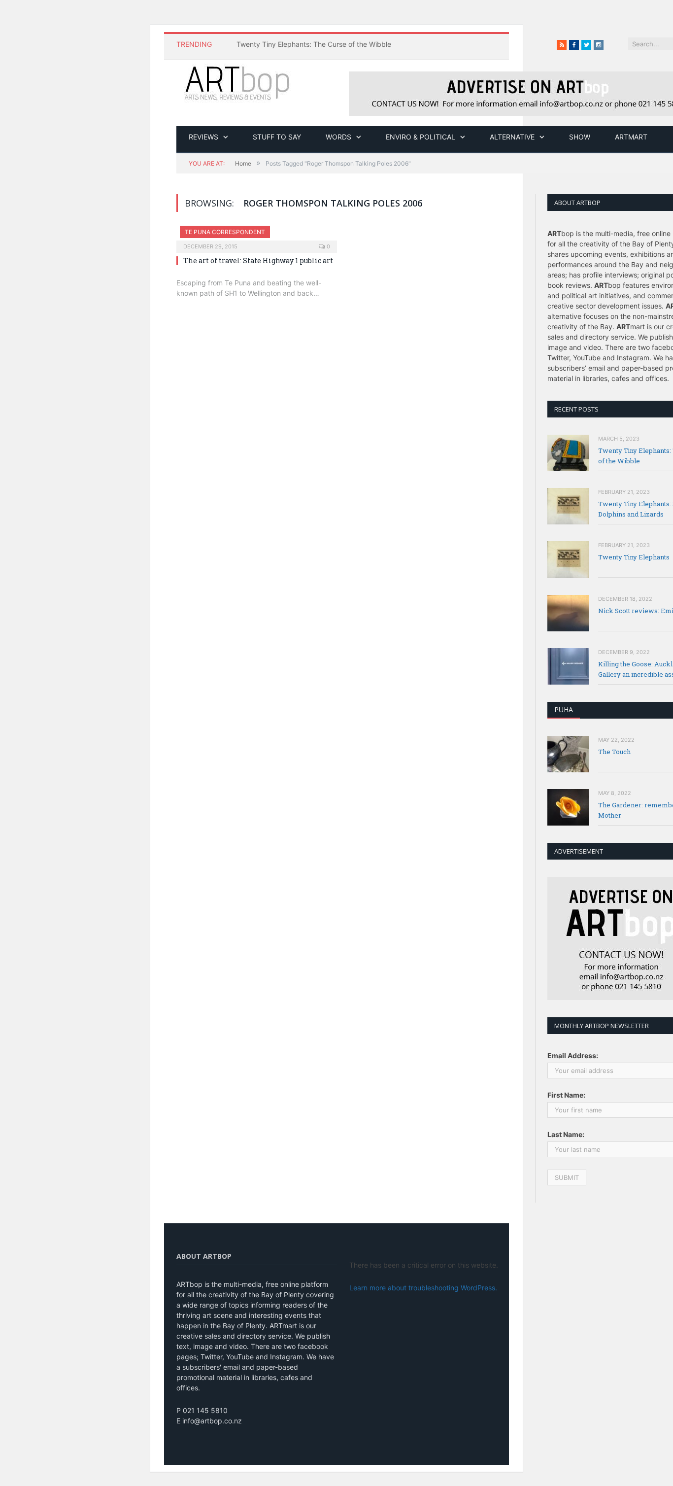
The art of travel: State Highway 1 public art (258, 260)
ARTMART (631, 137)
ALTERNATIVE (512, 137)
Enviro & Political (420, 137)
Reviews (203, 137)
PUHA (563, 709)
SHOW (579, 137)
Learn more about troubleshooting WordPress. (423, 1287)
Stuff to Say (277, 137)
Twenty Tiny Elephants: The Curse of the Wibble (313, 44)
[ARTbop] (238, 82)
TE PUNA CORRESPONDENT (225, 232)
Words (338, 137)
